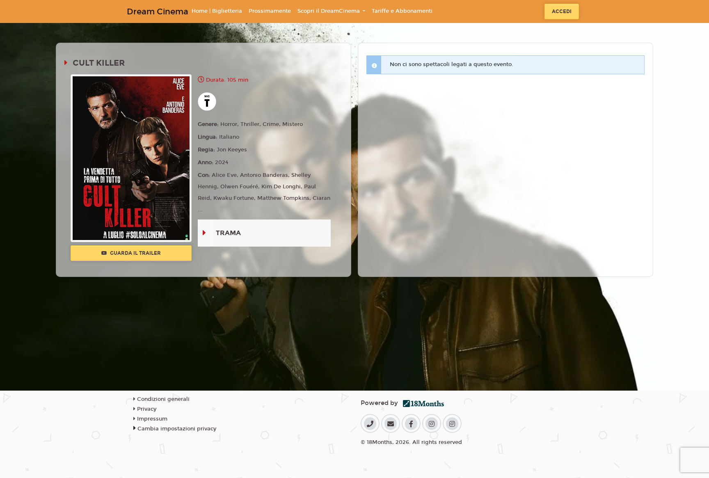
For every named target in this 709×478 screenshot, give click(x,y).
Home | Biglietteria (217, 11)
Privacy (145, 409)
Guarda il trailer (135, 253)
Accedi (562, 11)
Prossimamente (270, 11)
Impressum (151, 419)
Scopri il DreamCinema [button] (329, 11)
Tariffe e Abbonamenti (402, 11)
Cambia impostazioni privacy (176, 428)
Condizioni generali (162, 399)
